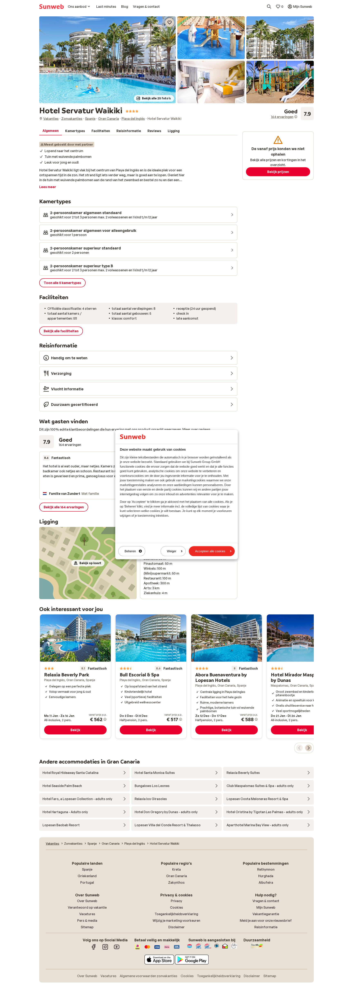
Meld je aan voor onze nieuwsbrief (266, 920)
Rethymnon (266, 869)
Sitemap (87, 927)
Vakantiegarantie (265, 914)
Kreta (176, 869)
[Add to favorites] (169, 22)
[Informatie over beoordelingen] (295, 116)
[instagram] (105, 949)
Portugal (87, 882)
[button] (107, 59)
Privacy (176, 901)
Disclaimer (176, 927)
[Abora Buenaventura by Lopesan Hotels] (226, 676)
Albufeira (266, 882)
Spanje (87, 869)
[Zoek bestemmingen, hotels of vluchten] (269, 6)
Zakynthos (176, 882)
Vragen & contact (265, 901)
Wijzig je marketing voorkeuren (176, 920)
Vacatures (87, 914)
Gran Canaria (176, 876)
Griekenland (87, 876)
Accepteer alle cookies (210, 551)
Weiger (171, 551)
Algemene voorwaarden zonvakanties (148, 976)
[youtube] (116, 949)
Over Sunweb (87, 901)
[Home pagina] (51, 6)
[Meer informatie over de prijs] (105, 719)
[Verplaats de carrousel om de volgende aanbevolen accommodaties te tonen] (308, 748)
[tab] (50, 130)
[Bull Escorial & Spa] (151, 676)
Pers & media (87, 920)
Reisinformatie (265, 927)
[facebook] (93, 949)
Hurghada (265, 876)
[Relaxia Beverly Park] (75, 676)
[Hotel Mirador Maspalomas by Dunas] (302, 676)
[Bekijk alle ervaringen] (292, 113)
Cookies (176, 907)
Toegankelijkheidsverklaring (176, 914)
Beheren (130, 551)
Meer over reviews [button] (196, 429)
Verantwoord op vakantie (87, 907)
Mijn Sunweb (265, 907)
